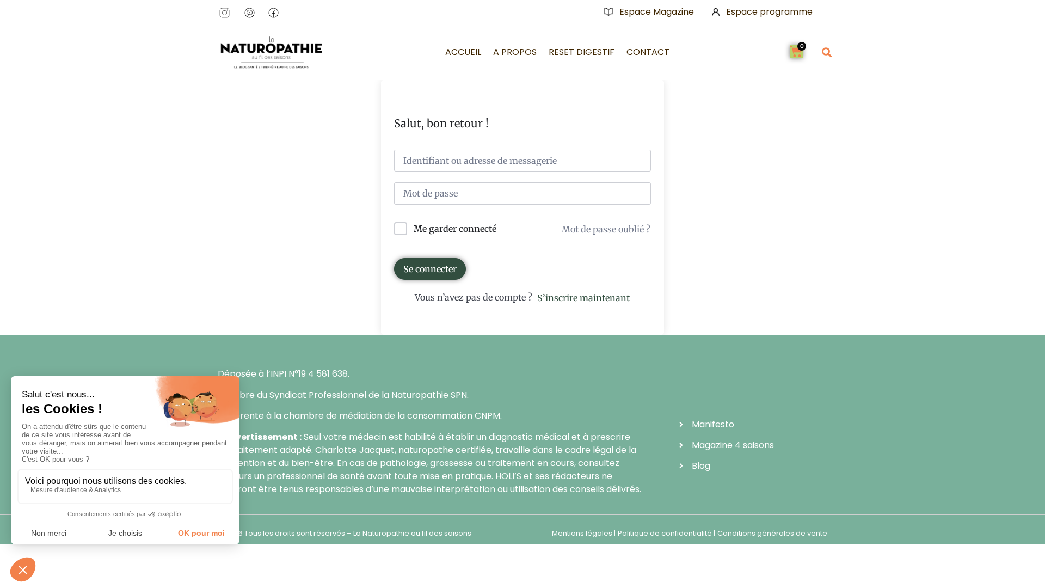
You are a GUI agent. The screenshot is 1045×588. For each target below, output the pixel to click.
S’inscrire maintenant (583, 297)
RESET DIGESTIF (581, 52)
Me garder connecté (455, 228)
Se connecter (430, 269)
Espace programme (769, 11)
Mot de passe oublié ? (606, 229)
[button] (826, 52)
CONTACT (647, 52)
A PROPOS (515, 52)
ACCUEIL (463, 52)
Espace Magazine (656, 11)
